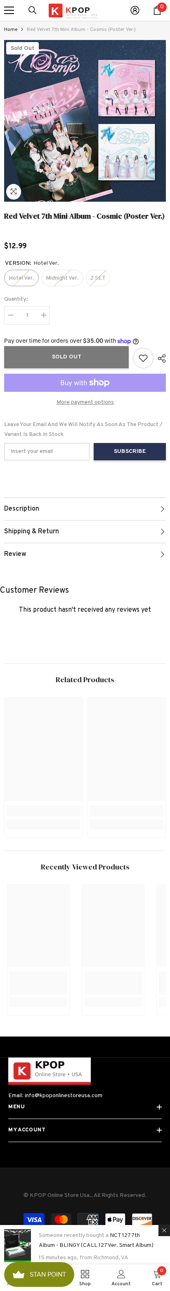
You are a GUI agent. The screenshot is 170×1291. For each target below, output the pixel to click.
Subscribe (130, 451)
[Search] (33, 10)
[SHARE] (159, 358)
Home (10, 29)
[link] (43, 811)
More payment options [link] (85, 402)
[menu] (9, 10)
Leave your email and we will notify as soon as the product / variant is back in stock (83, 429)
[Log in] (135, 10)
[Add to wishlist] (143, 358)
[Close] (164, 1230)
